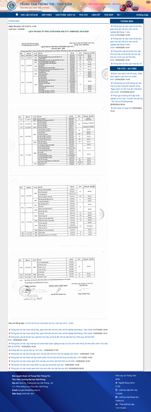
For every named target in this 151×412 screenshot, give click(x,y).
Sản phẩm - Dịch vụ (65, 14)
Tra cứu (83, 14)
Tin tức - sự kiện (126, 68)
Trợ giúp (108, 14)
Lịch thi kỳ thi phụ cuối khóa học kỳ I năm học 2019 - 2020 (49, 323)
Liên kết (96, 14)
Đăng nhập (143, 14)
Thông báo (13, 21)
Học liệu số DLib (29, 14)
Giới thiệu (47, 14)
